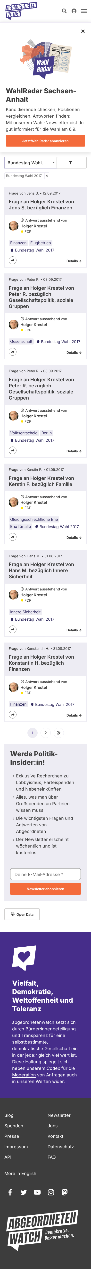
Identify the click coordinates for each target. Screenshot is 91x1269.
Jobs (53, 1125)
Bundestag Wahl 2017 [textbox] (30, 162)
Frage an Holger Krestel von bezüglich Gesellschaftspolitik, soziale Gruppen (41, 297)
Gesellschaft (21, 341)
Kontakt (55, 1136)
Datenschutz (61, 1146)
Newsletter (59, 1115)
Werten (43, 1081)
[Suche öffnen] (64, 11)
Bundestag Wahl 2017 (24, 176)
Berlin (46, 432)
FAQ (52, 1157)
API (7, 1157)
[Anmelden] (74, 11)
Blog (9, 1115)
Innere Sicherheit (25, 611)
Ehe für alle (20, 526)
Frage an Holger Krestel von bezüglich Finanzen (41, 205)
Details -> (74, 261)
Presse (11, 1136)
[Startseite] (21, 11)
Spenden (13, 1125)
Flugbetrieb (40, 242)
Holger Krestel (33, 226)
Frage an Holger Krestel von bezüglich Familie (41, 481)
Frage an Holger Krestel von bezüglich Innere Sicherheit (41, 570)
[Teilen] (13, 260)
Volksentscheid (24, 432)
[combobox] (31, 162)
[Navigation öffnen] (84, 11)
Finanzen (18, 242)
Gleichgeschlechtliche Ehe (34, 519)
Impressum (16, 1146)
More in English (20, 1173)
